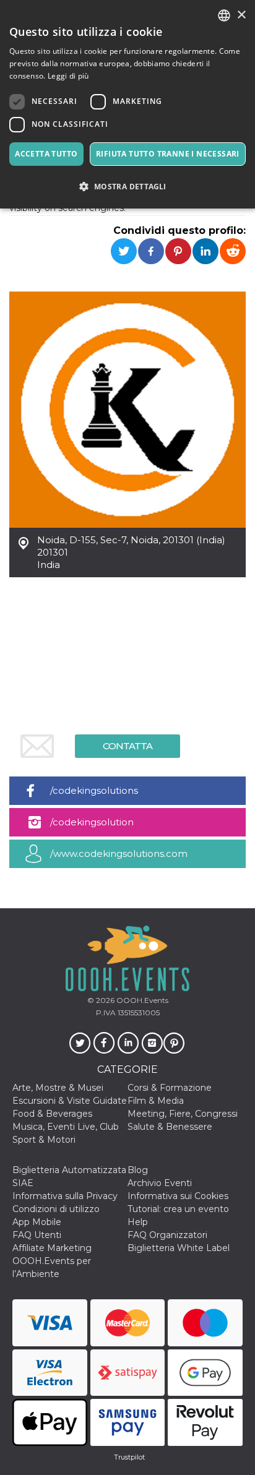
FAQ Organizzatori (167, 1235)
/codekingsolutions (94, 790)
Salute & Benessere (169, 1126)
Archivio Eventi (159, 1183)
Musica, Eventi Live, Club (65, 1126)
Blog (137, 1170)
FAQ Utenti (36, 1235)
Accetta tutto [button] (46, 153)
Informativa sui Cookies (177, 1196)
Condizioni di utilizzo (56, 1209)
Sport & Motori (44, 1139)
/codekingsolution (92, 822)
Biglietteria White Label (178, 1248)
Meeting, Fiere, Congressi (182, 1113)
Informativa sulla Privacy (65, 1196)
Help (137, 1222)
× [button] (241, 15)
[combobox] (224, 15)
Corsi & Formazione (169, 1087)
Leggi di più (68, 76)
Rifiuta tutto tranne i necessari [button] (168, 153)
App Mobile (36, 1222)
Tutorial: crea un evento (178, 1209)
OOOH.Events (141, 1000)
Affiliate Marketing (52, 1248)
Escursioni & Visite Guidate (69, 1100)
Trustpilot (129, 1457)
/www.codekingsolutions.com (119, 853)
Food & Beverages (52, 1113)
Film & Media (155, 1100)
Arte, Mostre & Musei (57, 1087)
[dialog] (127, 104)
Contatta (127, 746)
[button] (127, 186)
